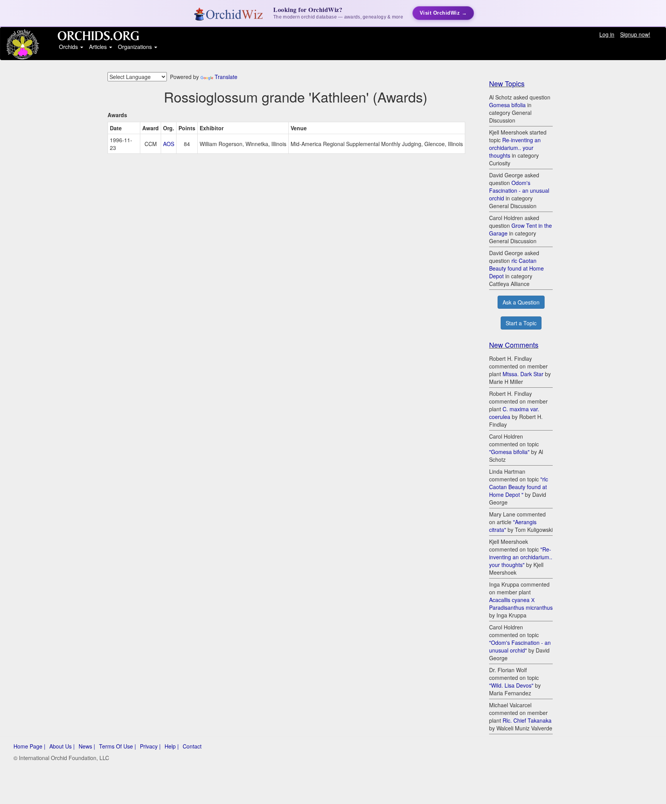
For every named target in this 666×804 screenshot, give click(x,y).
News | (87, 746)
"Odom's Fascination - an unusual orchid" (520, 646)
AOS (168, 144)
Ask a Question (521, 302)
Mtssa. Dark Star (523, 374)
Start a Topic (521, 323)
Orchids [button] (69, 46)
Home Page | (29, 746)
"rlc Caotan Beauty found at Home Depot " (518, 486)
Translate (226, 77)
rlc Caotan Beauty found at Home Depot (516, 268)
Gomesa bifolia (507, 105)
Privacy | (150, 746)
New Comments (513, 345)
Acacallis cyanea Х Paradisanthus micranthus (521, 603)
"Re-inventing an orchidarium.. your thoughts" (520, 557)
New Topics (507, 83)
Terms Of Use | (117, 746)
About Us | (62, 746)
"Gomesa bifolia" (509, 452)
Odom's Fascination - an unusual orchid (519, 190)
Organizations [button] (135, 46)
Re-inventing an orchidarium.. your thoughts (515, 147)
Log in (606, 34)
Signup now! (635, 34)
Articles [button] (98, 46)
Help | (172, 746)
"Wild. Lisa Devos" (511, 685)
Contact (192, 746)
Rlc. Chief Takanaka (527, 720)
